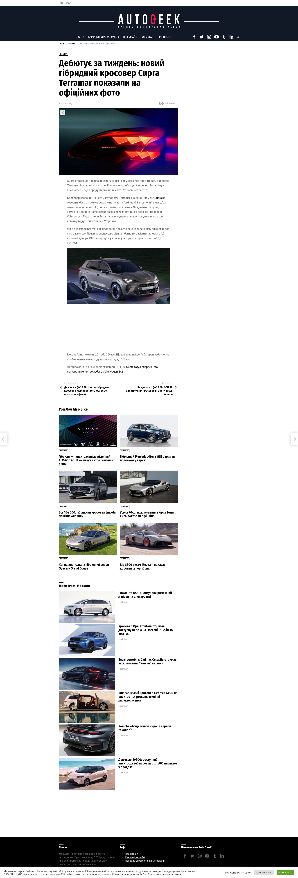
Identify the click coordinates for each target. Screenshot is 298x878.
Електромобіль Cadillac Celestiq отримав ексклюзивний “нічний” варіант (147, 661)
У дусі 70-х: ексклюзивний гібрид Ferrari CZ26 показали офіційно (148, 514)
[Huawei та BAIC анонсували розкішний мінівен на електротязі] (87, 607)
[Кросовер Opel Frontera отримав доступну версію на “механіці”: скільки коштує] (87, 640)
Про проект (165, 37)
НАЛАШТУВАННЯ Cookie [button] (238, 872)
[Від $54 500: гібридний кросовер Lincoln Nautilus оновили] (88, 487)
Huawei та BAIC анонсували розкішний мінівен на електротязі (145, 595)
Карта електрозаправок (103, 37)
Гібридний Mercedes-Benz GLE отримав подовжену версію (147, 458)
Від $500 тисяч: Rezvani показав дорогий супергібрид (143, 566)
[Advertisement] (118, 329)
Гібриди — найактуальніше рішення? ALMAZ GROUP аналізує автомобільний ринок (86, 460)
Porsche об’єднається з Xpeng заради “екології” (144, 728)
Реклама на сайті (135, 857)
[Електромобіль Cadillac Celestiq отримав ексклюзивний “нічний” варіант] (87, 674)
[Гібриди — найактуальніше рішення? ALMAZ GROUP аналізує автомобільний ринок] (88, 431)
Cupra (158, 197)
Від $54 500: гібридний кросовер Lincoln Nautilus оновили (87, 514)
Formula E (147, 37)
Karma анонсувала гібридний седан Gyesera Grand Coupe (84, 566)
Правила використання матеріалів (145, 860)
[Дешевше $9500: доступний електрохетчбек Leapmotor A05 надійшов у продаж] (87, 774)
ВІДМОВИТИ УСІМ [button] (264, 872)
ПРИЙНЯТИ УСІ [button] (285, 872)
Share (62, 112)
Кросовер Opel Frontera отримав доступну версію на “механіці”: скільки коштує (146, 630)
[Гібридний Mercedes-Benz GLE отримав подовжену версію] (149, 431)
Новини (79, 37)
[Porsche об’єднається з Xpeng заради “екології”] (87, 740)
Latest (68, 3)
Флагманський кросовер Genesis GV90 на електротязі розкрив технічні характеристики (147, 696)
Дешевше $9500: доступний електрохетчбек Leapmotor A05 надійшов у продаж (148, 763)
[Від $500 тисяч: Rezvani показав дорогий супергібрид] (149, 539)
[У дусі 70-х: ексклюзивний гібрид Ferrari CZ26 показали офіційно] (149, 487)
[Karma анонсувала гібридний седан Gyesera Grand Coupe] (88, 539)
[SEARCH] (238, 36)
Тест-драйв (130, 37)
